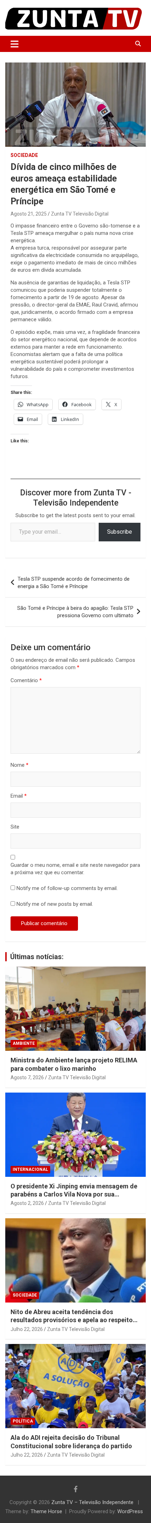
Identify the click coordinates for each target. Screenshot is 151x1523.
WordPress (130, 1511)
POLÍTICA (23, 1421)
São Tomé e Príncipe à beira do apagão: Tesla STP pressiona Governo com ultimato (75, 612)
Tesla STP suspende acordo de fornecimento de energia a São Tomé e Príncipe (74, 582)
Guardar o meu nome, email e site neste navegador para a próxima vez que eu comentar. (75, 869)
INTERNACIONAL (30, 1169)
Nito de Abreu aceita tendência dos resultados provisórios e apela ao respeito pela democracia (72, 1320)
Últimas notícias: (37, 956)
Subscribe (119, 531)
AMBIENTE (24, 1043)
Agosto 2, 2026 (27, 1203)
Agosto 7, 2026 (27, 1077)
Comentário (26, 680)
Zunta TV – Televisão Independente (93, 1502)
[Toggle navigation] (14, 44)
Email (19, 796)
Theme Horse (46, 1511)
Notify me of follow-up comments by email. (67, 888)
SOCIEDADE (24, 155)
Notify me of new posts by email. (55, 904)
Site (15, 827)
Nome (19, 765)
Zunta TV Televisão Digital (80, 214)
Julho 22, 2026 (27, 1329)
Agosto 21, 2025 (29, 214)
